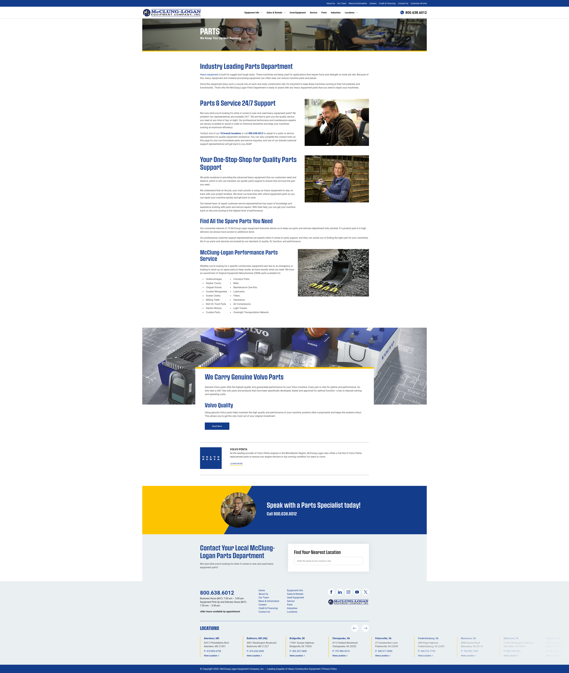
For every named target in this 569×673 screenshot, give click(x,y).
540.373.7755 (428, 651)
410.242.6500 (256, 651)
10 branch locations (230, 133)
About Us (330, 3)
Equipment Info (251, 12)
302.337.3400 (299, 651)
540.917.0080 (385, 651)
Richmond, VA (511, 638)
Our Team (341, 3)
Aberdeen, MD (211, 638)
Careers (373, 3)
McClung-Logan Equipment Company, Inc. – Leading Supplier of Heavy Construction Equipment (270, 668)
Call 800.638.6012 (282, 513)
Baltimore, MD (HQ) (257, 638)
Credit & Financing (387, 3)
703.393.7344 (470, 651)
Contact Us (403, 3)
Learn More (236, 463)
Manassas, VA (468, 638)
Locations (349, 12)
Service (313, 12)
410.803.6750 (214, 651)
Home (262, 590)
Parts (324, 12)
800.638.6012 (255, 133)
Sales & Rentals (274, 12)
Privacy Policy (329, 668)
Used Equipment (298, 12)
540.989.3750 (556, 651)
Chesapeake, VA (341, 638)
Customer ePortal (419, 3)
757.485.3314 (342, 651)
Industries (336, 12)
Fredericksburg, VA (428, 638)
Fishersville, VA (383, 638)
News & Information (358, 3)
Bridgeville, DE (297, 638)
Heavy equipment (209, 74)
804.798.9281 (513, 651)
